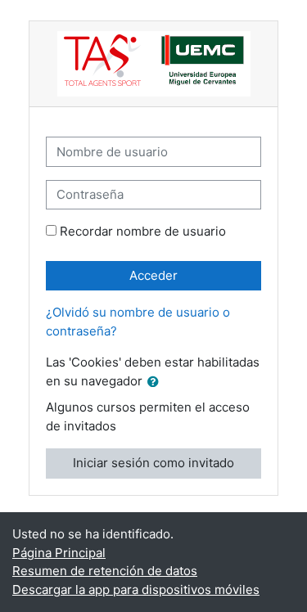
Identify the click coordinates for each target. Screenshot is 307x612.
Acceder (153, 275)
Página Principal (59, 552)
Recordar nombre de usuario (143, 231)
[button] (156, 382)
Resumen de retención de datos (104, 570)
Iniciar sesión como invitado (153, 462)
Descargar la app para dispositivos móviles (136, 589)
